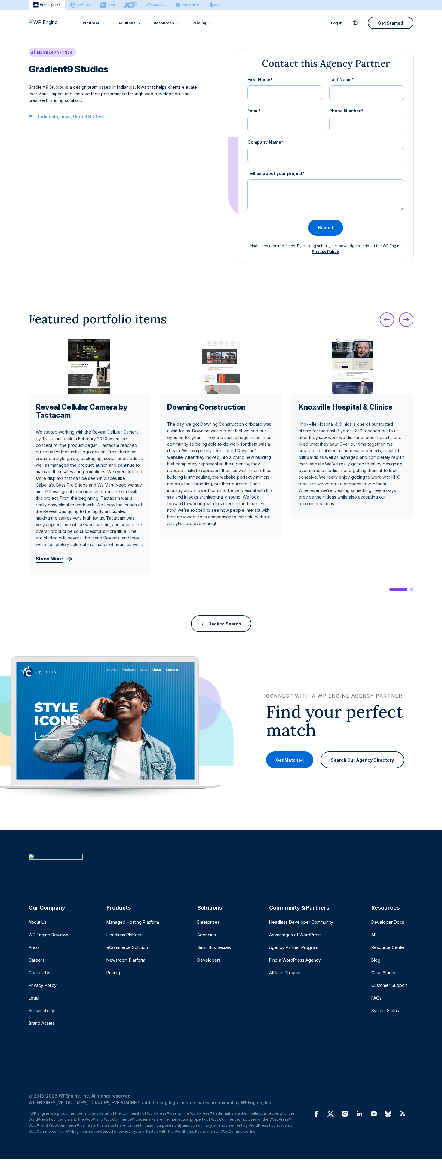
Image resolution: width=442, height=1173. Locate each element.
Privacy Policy (325, 251)
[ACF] (130, 5)
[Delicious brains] (215, 5)
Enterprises (208, 922)
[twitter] (330, 1114)
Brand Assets (41, 1023)
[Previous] (387, 319)
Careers (37, 960)
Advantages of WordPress (295, 934)
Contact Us (39, 972)
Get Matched (290, 759)
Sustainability (41, 1010)
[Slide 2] (411, 589)
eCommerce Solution (127, 947)
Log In (336, 23)
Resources (164, 23)
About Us (38, 922)
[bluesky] (388, 1114)
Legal (34, 997)
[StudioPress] (187, 5)
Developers (209, 960)
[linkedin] (359, 1114)
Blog (375, 960)
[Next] (406, 319)
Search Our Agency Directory (362, 759)
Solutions (126, 23)
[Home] (218, 869)
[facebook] (316, 1114)
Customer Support (389, 985)
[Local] (107, 5)
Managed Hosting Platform (132, 922)
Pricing (199, 23)
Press (34, 947)
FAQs (376, 997)
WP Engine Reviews (48, 934)
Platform (91, 23)
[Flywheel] (80, 5)
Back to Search (224, 623)
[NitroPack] (156, 5)
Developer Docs (387, 922)
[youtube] (374, 1114)
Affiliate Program (285, 972)
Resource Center (388, 947)
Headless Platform (124, 934)
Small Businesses (214, 947)
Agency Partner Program (293, 947)
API (374, 934)
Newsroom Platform (125, 960)
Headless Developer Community (301, 922)
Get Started (390, 23)
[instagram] (345, 1114)
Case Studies (384, 972)
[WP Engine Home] (51, 23)
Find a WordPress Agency (295, 960)
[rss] (402, 1114)
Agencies (206, 934)
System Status (385, 1010)
